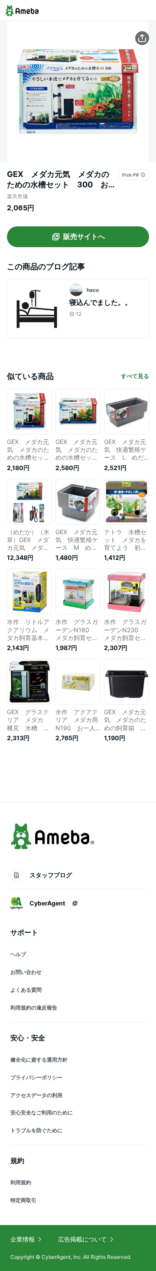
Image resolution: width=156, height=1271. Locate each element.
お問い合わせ (26, 972)
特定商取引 (23, 1200)
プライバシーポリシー (36, 1077)
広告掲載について (82, 1239)
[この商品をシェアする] (142, 38)
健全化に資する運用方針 (39, 1059)
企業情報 (22, 1239)
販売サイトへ (84, 236)
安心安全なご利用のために (41, 1112)
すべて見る (135, 375)
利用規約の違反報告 (33, 1007)
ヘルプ (18, 954)
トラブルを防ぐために (36, 1130)
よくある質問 (26, 990)
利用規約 (20, 1182)
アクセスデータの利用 (36, 1095)
